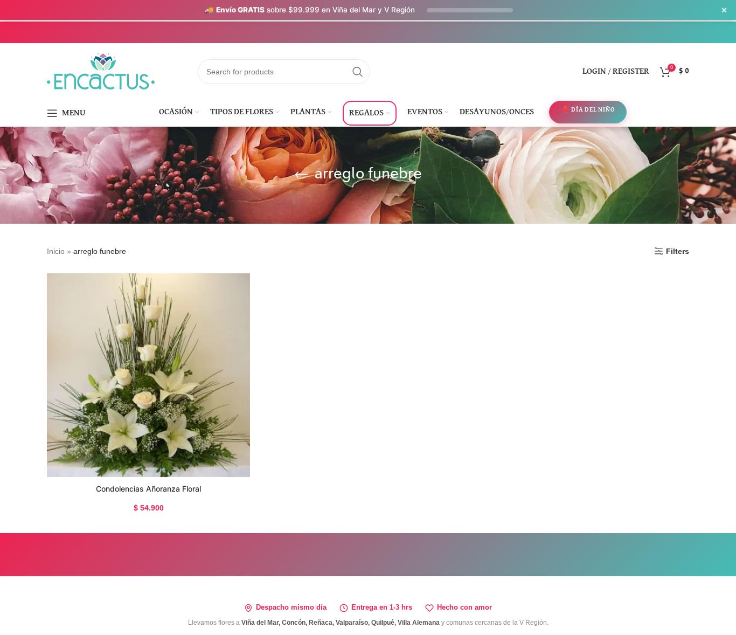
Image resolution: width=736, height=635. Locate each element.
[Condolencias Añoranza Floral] (148, 375)
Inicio (56, 251)
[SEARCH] (357, 71)
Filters (677, 251)
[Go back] (301, 175)
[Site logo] (101, 70)
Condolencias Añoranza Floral (148, 488)
